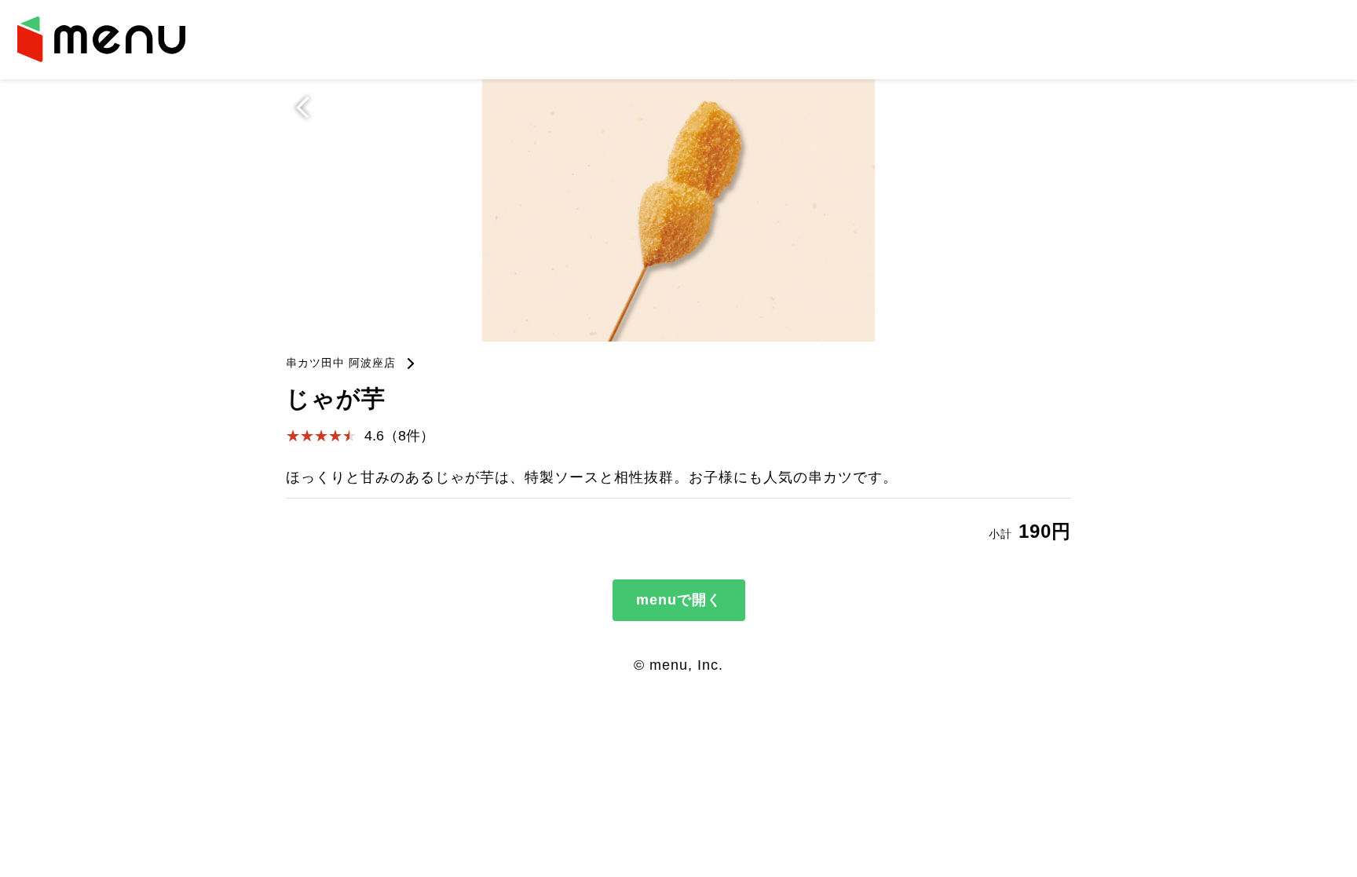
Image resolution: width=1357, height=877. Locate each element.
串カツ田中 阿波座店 (341, 362)
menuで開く (679, 600)
